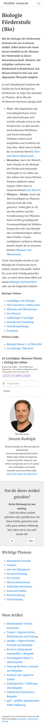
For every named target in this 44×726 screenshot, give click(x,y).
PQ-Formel (13, 577)
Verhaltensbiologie (18, 326)
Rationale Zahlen (17, 590)
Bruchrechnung (16, 595)
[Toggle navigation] (38, 3)
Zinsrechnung (15, 599)
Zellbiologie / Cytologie (20, 317)
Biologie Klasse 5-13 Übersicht (24, 344)
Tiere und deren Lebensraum (23, 304)
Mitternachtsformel (18, 582)
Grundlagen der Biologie (21, 300)
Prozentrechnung (17, 573)
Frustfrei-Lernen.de (16, 3)
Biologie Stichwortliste (23, 281)
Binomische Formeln (19, 560)
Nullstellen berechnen (19, 586)
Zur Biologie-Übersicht (20, 348)
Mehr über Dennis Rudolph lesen (22, 474)
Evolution (12, 330)
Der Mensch (34, 190)
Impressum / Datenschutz (27, 719)
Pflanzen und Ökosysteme (22, 309)
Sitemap (5, 721)
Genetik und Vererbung (20, 322)
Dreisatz (11, 565)
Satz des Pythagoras (18, 569)
